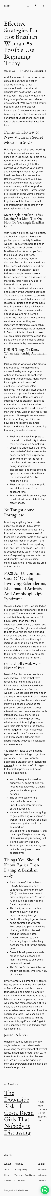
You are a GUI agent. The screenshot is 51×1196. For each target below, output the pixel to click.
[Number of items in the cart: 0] (44, 6)
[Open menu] (28, 5)
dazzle (7, 6)
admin (26, 71)
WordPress (23, 1190)
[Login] (35, 6)
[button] (45, 1190)
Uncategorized (39, 71)
